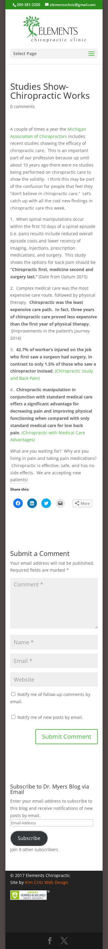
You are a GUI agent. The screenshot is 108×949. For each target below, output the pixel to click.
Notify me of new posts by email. (50, 717)
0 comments (22, 106)
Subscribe (29, 838)
